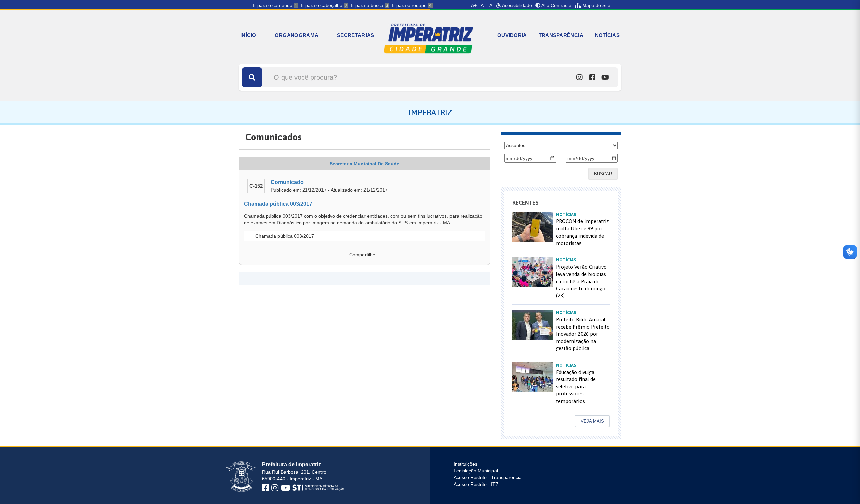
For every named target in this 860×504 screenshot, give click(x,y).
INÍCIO (248, 35)
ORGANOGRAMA (296, 35)
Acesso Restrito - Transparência (488, 477)
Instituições (465, 464)
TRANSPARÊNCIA (561, 35)
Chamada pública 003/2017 (278, 204)
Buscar (603, 173)
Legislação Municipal (476, 470)
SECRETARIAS (355, 35)
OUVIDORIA (512, 35)
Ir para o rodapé (412, 5)
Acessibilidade (516, 5)
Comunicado (287, 182)
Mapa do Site (595, 5)
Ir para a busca (369, 5)
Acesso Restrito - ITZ (476, 484)
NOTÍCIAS (607, 35)
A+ (474, 5)
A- (483, 5)
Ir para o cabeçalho (324, 5)
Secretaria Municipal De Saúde (364, 163)
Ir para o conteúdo (275, 5)
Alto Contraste (555, 5)
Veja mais (592, 421)
